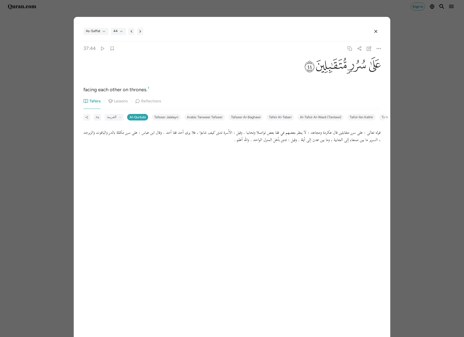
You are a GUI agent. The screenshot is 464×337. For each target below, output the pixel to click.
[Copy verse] (349, 48)
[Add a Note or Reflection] (369, 48)
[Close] (376, 31)
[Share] (359, 48)
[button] (373, 66)
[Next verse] (140, 31)
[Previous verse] (131, 31)
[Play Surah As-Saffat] (102, 48)
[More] (379, 48)
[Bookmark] (112, 48)
